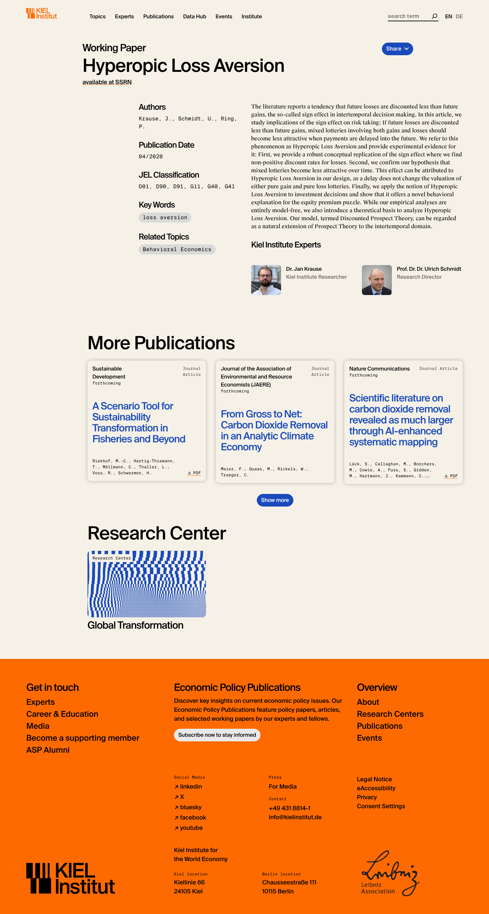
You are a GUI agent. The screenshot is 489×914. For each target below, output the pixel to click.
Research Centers (390, 714)
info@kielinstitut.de (295, 817)
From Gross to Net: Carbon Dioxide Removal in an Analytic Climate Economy (274, 431)
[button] (97, 16)
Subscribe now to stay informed (217, 734)
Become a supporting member (82, 738)
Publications (380, 726)
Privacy (367, 797)
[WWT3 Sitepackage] (51, 13)
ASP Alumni (48, 750)
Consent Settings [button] (381, 806)
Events (369, 738)
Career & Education (62, 714)
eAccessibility (376, 788)
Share (394, 48)
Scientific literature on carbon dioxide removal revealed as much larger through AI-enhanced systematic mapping (401, 420)
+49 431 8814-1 (289, 808)
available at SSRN (107, 82)
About (368, 702)
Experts (40, 702)
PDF (197, 473)
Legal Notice (374, 779)
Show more (275, 500)
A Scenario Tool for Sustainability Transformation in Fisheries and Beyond (138, 423)
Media (38, 726)
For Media (283, 787)
